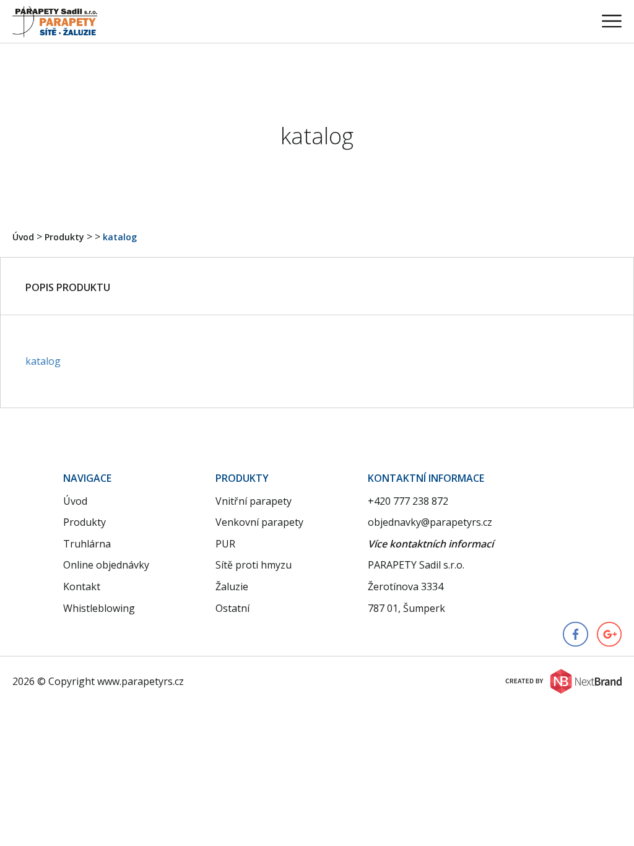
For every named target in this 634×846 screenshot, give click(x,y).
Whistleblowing (99, 608)
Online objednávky (106, 565)
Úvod (23, 237)
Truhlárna (87, 544)
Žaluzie (231, 586)
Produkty (64, 237)
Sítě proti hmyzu (253, 565)
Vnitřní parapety (253, 501)
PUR (225, 544)
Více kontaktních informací (430, 544)
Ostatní (232, 608)
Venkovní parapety (259, 522)
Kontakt (81, 586)
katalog (120, 237)
